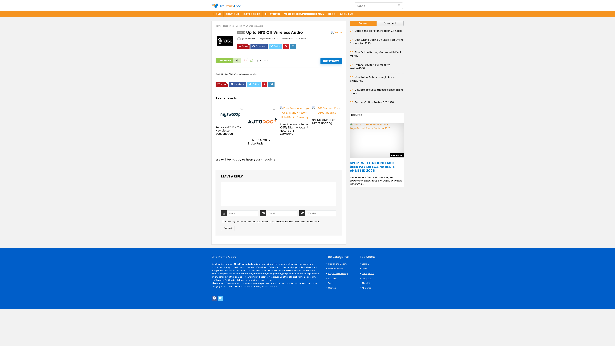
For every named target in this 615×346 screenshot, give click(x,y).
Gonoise (301, 38)
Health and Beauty (337, 263)
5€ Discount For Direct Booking (323, 121)
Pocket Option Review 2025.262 (374, 102)
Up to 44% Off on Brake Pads (259, 141)
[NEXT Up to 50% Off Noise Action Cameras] (612, 338)
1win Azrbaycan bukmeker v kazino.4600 (370, 66)
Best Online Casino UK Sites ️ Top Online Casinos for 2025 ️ (377, 41)
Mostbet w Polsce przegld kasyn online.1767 (372, 79)
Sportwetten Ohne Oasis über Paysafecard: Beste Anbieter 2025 (372, 167)
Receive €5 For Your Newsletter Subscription (229, 130)
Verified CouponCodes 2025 (304, 14)
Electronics (228, 26)
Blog (332, 14)
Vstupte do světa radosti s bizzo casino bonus (377, 91)
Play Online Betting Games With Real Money (375, 54)
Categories (251, 14)
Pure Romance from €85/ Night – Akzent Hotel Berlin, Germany (294, 129)
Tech (330, 283)
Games (332, 287)
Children (332, 278)
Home (217, 14)
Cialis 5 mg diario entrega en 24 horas (378, 31)
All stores (272, 14)
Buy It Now (331, 61)
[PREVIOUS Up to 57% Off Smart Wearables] (3, 338)
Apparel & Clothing (338, 273)
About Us (346, 14)
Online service (335, 268)
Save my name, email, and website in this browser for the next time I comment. (272, 221)
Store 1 (365, 268)
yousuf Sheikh (248, 38)
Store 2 (365, 263)
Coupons (232, 14)
